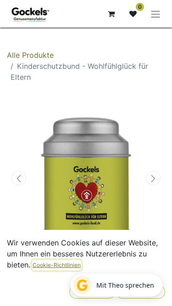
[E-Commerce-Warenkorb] (111, 14)
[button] (19, 178)
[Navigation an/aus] (155, 14)
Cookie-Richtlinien (57, 264)
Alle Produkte (30, 55)
